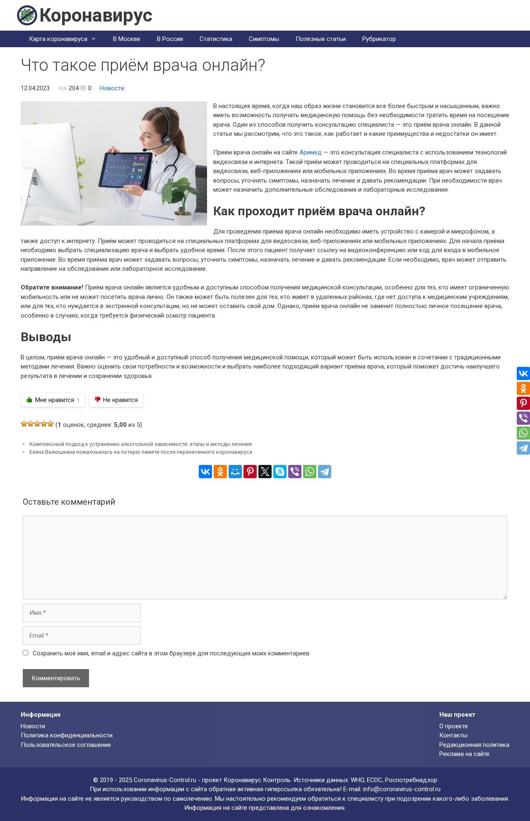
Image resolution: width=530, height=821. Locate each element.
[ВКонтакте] (205, 471)
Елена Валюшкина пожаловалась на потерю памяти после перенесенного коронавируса (140, 452)
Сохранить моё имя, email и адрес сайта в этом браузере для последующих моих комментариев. (172, 653)
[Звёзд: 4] (44, 423)
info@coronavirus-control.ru (402, 789)
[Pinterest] (250, 471)
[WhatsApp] (309, 471)
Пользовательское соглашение (66, 745)
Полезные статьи (321, 39)
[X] (265, 471)
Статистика (216, 39)
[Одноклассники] (220, 471)
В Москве (126, 39)
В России (170, 39)
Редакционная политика (474, 745)
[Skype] (280, 471)
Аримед (310, 152)
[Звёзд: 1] (24, 423)
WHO (357, 780)
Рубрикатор (379, 39)
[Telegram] (324, 471)
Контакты (453, 735)
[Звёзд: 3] (37, 423)
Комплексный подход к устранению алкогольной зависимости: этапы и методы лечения (140, 444)
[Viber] (294, 471)
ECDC (374, 780)
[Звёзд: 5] (50, 423)
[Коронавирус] (27, 15)
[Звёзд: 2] (30, 423)
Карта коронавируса (58, 39)
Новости (112, 88)
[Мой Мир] (235, 471)
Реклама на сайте (464, 754)
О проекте (453, 726)
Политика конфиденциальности (67, 735)
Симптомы (264, 39)
